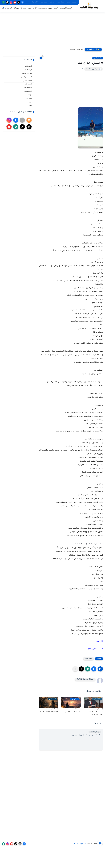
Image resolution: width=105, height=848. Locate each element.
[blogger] (29, 120)
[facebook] (22, 2)
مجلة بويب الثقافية (92, 69)
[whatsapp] (3, 2)
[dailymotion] (22, 120)
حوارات (23, 8)
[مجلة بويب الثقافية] (89, 6)
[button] (93, 668)
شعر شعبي (42, 8)
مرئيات (29, 102)
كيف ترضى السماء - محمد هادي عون (95, 713)
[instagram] (11, 2)
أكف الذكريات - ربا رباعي (49, 711)
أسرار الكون (60, 2)
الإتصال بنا (35, 2)
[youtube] (14, 2)
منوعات (52, 2)
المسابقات (44, 2)
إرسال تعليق (95, 732)
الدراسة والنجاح (6, 8)
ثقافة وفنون (32, 8)
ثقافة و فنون (27, 88)
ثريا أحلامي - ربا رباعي (76, 49)
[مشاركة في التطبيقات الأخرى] (75, 668)
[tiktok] (7, 2)
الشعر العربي (53, 8)
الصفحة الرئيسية (66, 8)
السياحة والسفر (71, 2)
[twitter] (18, 2)
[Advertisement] (52, 30)
